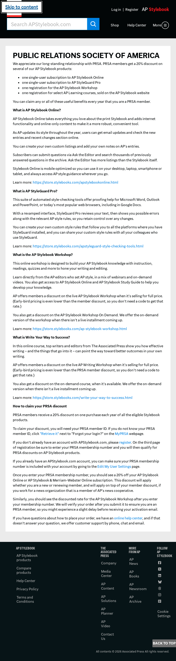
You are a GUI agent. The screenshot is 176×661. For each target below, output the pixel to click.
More (157, 25)
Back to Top (164, 643)
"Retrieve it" (49, 433)
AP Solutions (108, 598)
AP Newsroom (138, 586)
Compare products (23, 570)
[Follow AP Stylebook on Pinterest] (160, 601)
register (125, 442)
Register (131, 9)
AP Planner (107, 611)
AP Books (134, 574)
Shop (115, 25)
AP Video (105, 623)
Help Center (136, 25)
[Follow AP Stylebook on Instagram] (160, 595)
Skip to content (21, 7)
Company (108, 563)
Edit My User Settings (114, 466)
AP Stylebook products (27, 557)
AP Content (107, 586)
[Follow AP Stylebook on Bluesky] (160, 582)
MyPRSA (121, 433)
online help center (128, 518)
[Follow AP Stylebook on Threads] (160, 588)
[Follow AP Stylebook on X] (160, 569)
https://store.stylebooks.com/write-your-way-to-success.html (82, 397)
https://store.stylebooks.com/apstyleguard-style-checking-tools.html (88, 246)
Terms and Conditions (25, 599)
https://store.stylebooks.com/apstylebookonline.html (75, 182)
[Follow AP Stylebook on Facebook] (160, 563)
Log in (116, 9)
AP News (133, 561)
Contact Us (107, 636)
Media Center (106, 573)
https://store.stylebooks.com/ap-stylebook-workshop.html (80, 328)
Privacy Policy (27, 589)
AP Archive (135, 599)
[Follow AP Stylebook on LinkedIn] (160, 575)
